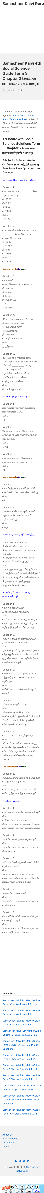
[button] (22, 1188)
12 (22, 1190)
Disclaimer (8, 1142)
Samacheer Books (28, 1190)
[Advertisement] (22, 30)
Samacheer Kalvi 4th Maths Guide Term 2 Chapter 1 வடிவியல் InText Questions (21, 1045)
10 (11, 1190)
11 (17, 1190)
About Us (7, 1134)
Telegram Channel (36, 1190)
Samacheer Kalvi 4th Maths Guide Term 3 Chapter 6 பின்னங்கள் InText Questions (21, 1099)
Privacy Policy (10, 1138)
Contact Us (8, 1146)
